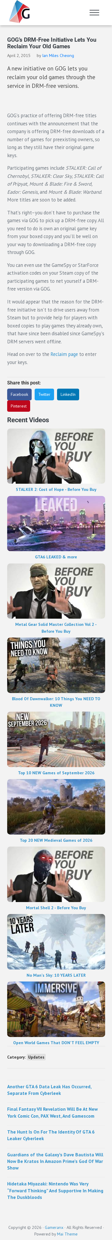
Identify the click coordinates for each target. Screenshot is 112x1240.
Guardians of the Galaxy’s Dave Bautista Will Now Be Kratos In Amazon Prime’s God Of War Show (55, 1161)
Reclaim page (64, 354)
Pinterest (19, 406)
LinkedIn (68, 394)
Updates (36, 1057)
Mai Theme (67, 1234)
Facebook (19, 394)
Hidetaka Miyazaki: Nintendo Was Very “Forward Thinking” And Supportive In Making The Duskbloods (55, 1190)
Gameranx (54, 1227)
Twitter (44, 394)
